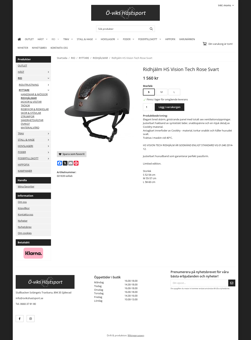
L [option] (174, 92)
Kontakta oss (25, 214)
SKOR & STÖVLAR (31, 113)
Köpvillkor (24, 208)
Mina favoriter (26, 186)
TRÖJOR (25, 105)
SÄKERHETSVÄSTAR (32, 120)
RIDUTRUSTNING (29, 84)
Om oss (22, 202)
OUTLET (29, 39)
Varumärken (187, 39)
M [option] (161, 92)
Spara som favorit (73, 154)
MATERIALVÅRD (30, 127)
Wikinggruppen (136, 335)
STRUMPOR (27, 116)
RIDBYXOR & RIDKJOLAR (35, 109)
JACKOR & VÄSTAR (31, 101)
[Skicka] (231, 283)
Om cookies (25, 233)
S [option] (148, 92)
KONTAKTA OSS (59, 47)
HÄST (41, 39)
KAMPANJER (25, 171)
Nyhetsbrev (39, 47)
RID (53, 39)
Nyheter (23, 47)
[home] (19, 39)
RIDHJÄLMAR (29, 98)
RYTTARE (24, 90)
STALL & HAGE (85, 39)
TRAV (66, 39)
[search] (150, 29)
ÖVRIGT (25, 124)
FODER (126, 39)
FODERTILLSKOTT (147, 39)
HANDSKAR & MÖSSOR (34, 94)
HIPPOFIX (170, 39)
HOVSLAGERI (108, 39)
